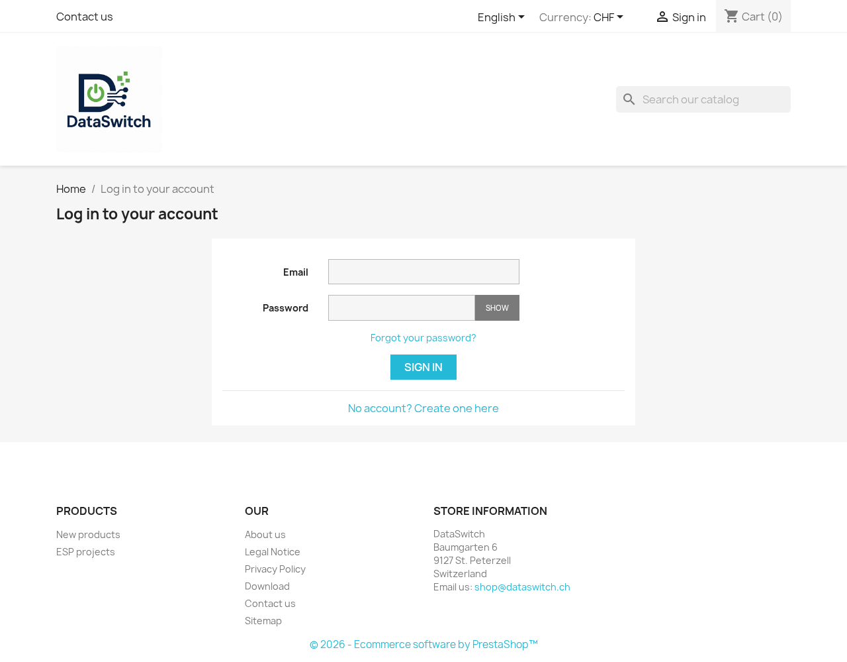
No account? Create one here (423, 408)
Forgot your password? (423, 337)
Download (267, 586)
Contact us (84, 16)
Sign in (423, 367)
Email (295, 272)
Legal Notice (272, 551)
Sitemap (263, 620)
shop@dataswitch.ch (522, 586)
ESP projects (85, 551)
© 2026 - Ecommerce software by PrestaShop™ (424, 644)
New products (88, 534)
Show (497, 308)
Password (285, 308)
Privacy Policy (275, 569)
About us (265, 534)
